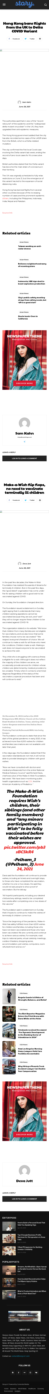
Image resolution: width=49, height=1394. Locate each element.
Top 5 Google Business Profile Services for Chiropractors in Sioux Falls (31, 1237)
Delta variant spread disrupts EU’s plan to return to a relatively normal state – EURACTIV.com (35, 405)
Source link (7, 213)
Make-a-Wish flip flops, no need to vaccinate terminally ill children (12, 405)
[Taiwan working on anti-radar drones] (9, 245)
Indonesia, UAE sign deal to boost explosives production (31, 282)
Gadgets (17, 1391)
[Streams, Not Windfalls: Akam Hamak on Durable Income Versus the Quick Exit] (9, 1270)
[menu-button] (4, 5)
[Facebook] (18, 1372)
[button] (45, 4)
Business (13, 1389)
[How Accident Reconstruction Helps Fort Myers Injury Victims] (9, 1282)
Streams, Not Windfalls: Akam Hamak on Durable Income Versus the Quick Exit (32, 1269)
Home (6, 1389)
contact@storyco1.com (20, 1356)
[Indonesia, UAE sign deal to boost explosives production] (9, 280)
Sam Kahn (26, 102)
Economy (41, 1389)
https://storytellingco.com (24, 437)
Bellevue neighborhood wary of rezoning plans (32, 264)
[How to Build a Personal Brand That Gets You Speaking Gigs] (9, 1226)
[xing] (24, 441)
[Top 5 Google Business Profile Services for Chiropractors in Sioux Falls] (9, 1238)
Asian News (24, 18)
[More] (39, 38)
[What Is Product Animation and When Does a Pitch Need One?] (9, 1294)
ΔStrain (5, 198)
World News (22, 1389)
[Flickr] (24, 1372)
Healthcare (32, 1389)
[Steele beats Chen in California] (9, 315)
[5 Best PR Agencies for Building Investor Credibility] (9, 1250)
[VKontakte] (36, 1372)
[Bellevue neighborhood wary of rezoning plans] (9, 263)
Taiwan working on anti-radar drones (29, 247)
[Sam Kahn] (20, 102)
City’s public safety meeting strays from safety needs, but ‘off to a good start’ (32, 300)
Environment (8, 1391)
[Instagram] (30, 1372)
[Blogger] (12, 1372)
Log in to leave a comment (24, 458)
